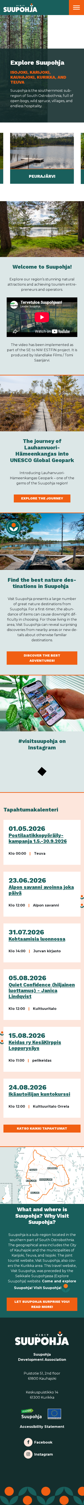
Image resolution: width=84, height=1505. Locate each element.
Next (81, 158)
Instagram (43, 1453)
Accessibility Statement (42, 1427)
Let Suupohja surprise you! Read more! (42, 1304)
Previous (3, 158)
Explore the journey (42, 498)
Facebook (43, 1441)
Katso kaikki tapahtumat (42, 1128)
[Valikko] (76, 7)
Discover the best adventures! (42, 658)
